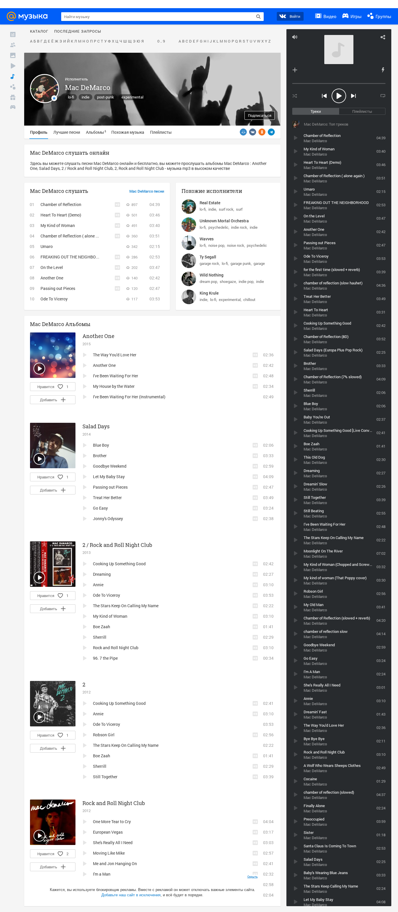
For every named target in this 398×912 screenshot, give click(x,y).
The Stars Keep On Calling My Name (126, 605)
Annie (98, 584)
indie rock (239, 227)
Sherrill (99, 637)
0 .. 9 (161, 41)
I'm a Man (101, 874)
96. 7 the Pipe (105, 658)
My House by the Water (114, 386)
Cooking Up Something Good (119, 563)
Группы (382, 16)
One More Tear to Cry (112, 821)
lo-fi (71, 97)
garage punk (240, 263)
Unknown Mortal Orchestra (224, 220)
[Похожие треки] (382, 70)
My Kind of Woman (57, 225)
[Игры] (12, 108)
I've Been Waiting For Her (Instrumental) (129, 396)
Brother (100, 455)
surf (239, 209)
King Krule (209, 293)
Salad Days (96, 426)
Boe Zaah (101, 626)
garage (259, 263)
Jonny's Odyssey (108, 518)
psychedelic (218, 227)
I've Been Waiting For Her (115, 375)
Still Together (105, 776)
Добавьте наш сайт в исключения (131, 895)
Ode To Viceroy (54, 299)
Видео (329, 16)
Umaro (46, 246)
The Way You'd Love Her (114, 355)
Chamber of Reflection (60, 204)
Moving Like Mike (109, 853)
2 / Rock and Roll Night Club (117, 544)
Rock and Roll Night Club (115, 647)
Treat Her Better (107, 497)
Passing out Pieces (57, 288)
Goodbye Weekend (109, 466)
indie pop (246, 281)
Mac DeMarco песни (146, 191)
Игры (355, 16)
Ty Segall (208, 257)
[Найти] (258, 16)
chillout (249, 299)
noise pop (216, 245)
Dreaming (102, 574)
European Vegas (108, 832)
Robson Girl (104, 734)
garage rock (209, 263)
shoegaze (228, 281)
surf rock (226, 209)
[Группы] (12, 87)
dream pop (208, 281)
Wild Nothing (211, 275)
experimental (132, 97)
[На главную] (29, 16)
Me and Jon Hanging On (115, 863)
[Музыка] (12, 76)
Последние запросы (77, 31)
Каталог (39, 31)
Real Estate (210, 202)
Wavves (207, 239)
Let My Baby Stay (109, 476)
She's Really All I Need (113, 842)
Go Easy (100, 508)
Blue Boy (101, 445)
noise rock (235, 245)
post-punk (105, 97)
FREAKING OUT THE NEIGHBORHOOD (75, 257)
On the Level (51, 267)
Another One (51, 278)
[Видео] (12, 66)
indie (85, 97)
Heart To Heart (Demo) (60, 215)
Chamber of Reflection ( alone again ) (74, 236)
